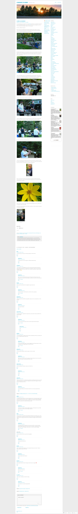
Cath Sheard (52, 31)
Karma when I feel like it (53, 40)
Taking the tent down (46, 25)
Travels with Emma (53, 77)
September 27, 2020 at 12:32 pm (20, 252)
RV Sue (51, 60)
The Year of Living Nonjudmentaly (54, 71)
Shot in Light (52, 64)
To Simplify (52, 75)
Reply (17, 272)
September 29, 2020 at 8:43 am (21, 482)
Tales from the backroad (53, 69)
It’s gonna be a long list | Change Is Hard (24, 488)
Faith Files (52, 37)
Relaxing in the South (46, 33)
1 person (22, 279)
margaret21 (18, 349)
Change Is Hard (22, 2)
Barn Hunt (45, 24)
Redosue (52, 57)
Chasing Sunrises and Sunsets (54, 32)
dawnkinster (23, 22)
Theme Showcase (53, 72)
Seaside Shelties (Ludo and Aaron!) (55, 63)
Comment (38, 503)
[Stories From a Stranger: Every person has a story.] (60, 122)
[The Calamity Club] (60, 135)
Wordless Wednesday (53, 88)
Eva (51, 36)
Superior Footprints (53, 67)
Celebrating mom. (46, 32)
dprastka (18, 460)
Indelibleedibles (53, 39)
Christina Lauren (53, 109)
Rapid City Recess (53, 56)
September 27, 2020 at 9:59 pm (20, 378)
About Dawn (59, 2)
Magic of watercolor (53, 87)
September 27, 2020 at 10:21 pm (22, 327)
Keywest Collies (52, 41)
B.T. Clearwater (53, 115)
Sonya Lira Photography (53, 65)
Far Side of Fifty (52, 38)
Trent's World (52, 78)
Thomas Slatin (52, 73)
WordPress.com (52, 104)
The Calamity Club (53, 133)
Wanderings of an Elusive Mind (54, 80)
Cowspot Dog (52, 33)
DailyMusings (18, 296)
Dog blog (52, 34)
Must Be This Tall (53, 50)
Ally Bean (18, 333)
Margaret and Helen (53, 48)
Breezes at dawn (53, 30)
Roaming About (52, 59)
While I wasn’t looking (46, 29)
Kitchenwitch (52, 42)
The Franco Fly (52, 70)
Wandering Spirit (53, 79)
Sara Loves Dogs (53, 61)
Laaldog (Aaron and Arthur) (54, 43)
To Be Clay (52, 74)
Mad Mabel (52, 127)
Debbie (18, 396)
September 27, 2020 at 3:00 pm (20, 312)
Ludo (51, 47)
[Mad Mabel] (60, 129)
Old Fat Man (52, 54)
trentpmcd (18, 265)
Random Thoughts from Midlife (54, 55)
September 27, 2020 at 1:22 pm (20, 283)
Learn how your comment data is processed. (32, 505)
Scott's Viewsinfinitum (53, 62)
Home (55, 2)
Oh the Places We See (53, 53)
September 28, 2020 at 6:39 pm (21, 387)
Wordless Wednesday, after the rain (55, 91)
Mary (17, 251)
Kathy (17, 413)
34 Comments (26, 22)
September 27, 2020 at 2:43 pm (20, 297)
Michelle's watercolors (53, 49)
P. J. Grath (18, 474)
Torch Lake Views (53, 76)
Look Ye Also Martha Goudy (54, 46)
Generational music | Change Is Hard (24, 491)
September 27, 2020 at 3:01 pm (20, 334)
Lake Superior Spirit (53, 44)
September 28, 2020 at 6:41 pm (21, 454)
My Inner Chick (52, 51)
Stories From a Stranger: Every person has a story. (54, 121)
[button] (29, 41)
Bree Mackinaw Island (53, 29)
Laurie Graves (19, 311)
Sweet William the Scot (53, 68)
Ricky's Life (52, 58)
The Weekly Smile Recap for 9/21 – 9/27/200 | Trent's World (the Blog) (28, 393)
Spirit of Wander (53, 66)
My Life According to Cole (54, 52)
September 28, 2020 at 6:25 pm (20, 461)
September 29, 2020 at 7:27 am (20, 475)
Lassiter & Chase (53, 45)
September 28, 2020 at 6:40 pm (21, 406)
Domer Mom (52, 35)
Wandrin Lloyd (52, 81)
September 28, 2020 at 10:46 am (20, 414)
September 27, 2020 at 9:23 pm (21, 290)
